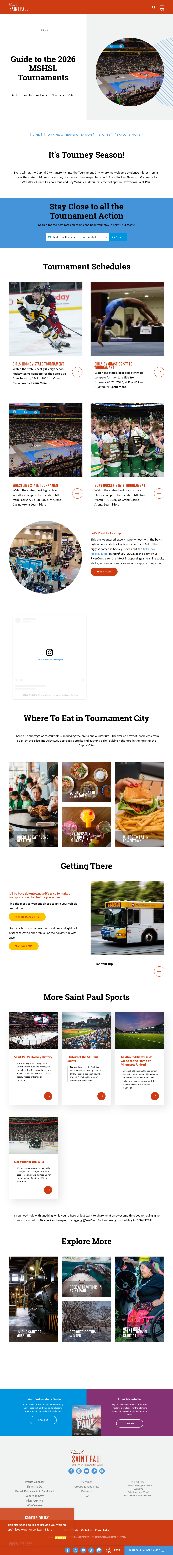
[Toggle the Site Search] (153, 7)
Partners (86, 1491)
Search (118, 236)
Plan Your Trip (23, 946)
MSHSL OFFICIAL (29, 695)
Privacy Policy (102, 1530)
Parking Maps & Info (27, 917)
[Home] (18, 7)
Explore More (129, 134)
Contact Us (86, 1530)
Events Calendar (34, 1482)
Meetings (86, 1482)
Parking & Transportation (69, 134)
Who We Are (35, 1505)
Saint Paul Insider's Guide (144, 1550)
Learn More (39, 383)
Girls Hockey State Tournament (38, 364)
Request (43, 1420)
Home (44, 30)
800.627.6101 (146, 1495)
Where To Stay (35, 1496)
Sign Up (129, 1423)
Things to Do (34, 1486)
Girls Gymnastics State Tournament (113, 366)
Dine (36, 134)
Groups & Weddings (86, 1486)
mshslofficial (45, 695)
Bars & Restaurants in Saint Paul (34, 1491)
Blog (86, 1496)
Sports (104, 134)
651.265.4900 (130, 1495)
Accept (60, 1537)
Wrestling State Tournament (36, 485)
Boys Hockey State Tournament (119, 485)
